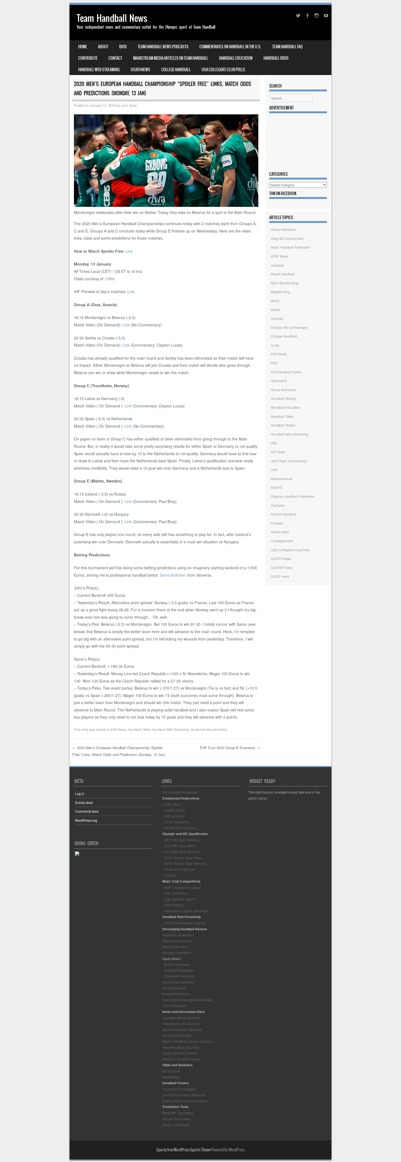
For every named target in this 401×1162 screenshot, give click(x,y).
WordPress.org (86, 820)
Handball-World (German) (181, 1017)
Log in (79, 793)
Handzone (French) (176, 1035)
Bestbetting (170, 1077)
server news (280, 531)
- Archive (168, 875)
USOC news (280, 576)
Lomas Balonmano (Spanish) (184, 1094)
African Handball (283, 229)
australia (277, 265)
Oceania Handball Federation (293, 496)
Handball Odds (276, 58)
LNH (274, 469)
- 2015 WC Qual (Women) (181, 851)
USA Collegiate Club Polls (223, 70)
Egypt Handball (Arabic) (180, 1053)
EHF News (118, 729)
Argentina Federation (178, 934)
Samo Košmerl (172, 575)
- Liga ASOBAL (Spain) (179, 899)
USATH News (140, 70)
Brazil (275, 300)
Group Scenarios (283, 389)
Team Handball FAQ (287, 47)
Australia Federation (177, 940)
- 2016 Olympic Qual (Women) (184, 863)
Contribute (88, 58)
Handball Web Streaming (99, 70)
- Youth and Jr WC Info (178, 869)
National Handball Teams (181, 1059)
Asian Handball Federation (291, 247)
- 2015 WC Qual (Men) (179, 845)
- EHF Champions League (181, 887)
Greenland (279, 380)
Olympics (278, 505)
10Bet (109, 278)
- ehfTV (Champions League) (183, 922)
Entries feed (84, 802)
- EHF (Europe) (173, 816)
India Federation (174, 988)
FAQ (274, 362)
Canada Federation (176, 952)
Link (129, 251)
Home (82, 47)
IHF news (278, 451)
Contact (115, 58)
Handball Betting (283, 398)
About (103, 47)
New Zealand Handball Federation (188, 999)
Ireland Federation (176, 993)
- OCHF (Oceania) (175, 822)
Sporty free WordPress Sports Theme (183, 1150)
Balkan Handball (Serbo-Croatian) (187, 1041)
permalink (219, 729)
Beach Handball (283, 274)
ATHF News (279, 256)
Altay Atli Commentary (287, 238)
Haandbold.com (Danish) (181, 1023)
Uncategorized (282, 540)
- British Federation (176, 964)
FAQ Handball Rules (286, 372)
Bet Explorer (171, 1071)
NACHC (277, 487)
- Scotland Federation (178, 976)
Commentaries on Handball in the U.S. (230, 47)
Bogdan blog (280, 291)
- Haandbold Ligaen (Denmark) (185, 910)
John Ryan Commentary (289, 460)
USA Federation (174, 1005)
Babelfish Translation (177, 1112)
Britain (275, 309)
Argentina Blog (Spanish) (181, 1047)
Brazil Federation (175, 946)
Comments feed (86, 811)
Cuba (275, 345)
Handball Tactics (283, 425)
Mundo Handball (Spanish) (182, 1029)
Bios (123, 47)
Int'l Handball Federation (180, 792)
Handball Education (236, 58)
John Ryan (129, 105)
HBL (274, 442)
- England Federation (178, 970)
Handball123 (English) (179, 1089)
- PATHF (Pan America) (179, 828)
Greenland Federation (178, 982)
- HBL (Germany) (174, 893)
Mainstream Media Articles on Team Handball (170, 58)
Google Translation (176, 1118)
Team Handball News (112, 18)
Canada (277, 318)
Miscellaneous (281, 478)
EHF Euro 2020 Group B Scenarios (230, 747)
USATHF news (281, 567)
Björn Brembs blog (284, 283)
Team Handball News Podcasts (163, 47)
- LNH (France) (173, 904)
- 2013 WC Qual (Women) (181, 840)
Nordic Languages (176, 1124)
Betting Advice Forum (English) (185, 1100)
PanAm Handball (283, 514)
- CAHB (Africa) (173, 810)
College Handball (176, 70)
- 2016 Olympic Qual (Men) (182, 857)
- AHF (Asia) (171, 804)
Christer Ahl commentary (289, 327)
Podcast (277, 523)
